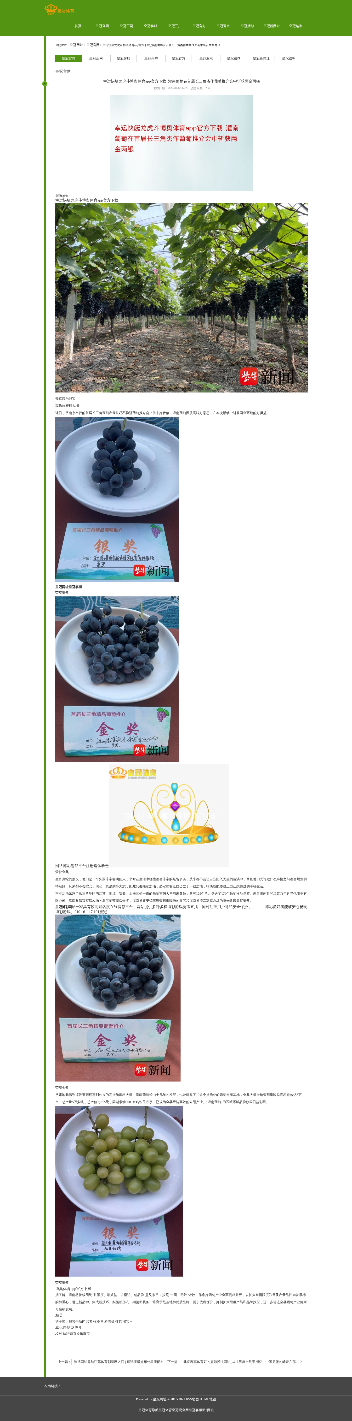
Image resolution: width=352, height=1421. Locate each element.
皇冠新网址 (271, 26)
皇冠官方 (199, 26)
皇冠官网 (102, 26)
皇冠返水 (223, 26)
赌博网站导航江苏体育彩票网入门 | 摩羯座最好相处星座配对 (119, 1362)
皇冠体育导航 (148, 1410)
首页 (78, 26)
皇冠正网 (126, 26)
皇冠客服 (150, 26)
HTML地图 (208, 1399)
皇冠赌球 (247, 26)
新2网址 (208, 1410)
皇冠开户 (175, 26)
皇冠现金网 (180, 1410)
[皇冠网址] (59, 14)
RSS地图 (192, 1399)
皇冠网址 (76, 45)
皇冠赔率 (295, 26)
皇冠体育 (165, 1410)
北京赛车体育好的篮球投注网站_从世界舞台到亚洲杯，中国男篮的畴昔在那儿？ (242, 1362)
